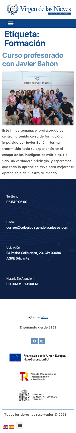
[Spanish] (11, 427)
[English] (6, 427)
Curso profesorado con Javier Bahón (32, 59)
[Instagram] (42, 341)
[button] (10, 23)
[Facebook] (34, 341)
